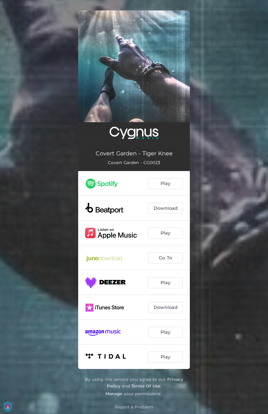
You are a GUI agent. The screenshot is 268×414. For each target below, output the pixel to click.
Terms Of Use (146, 386)
